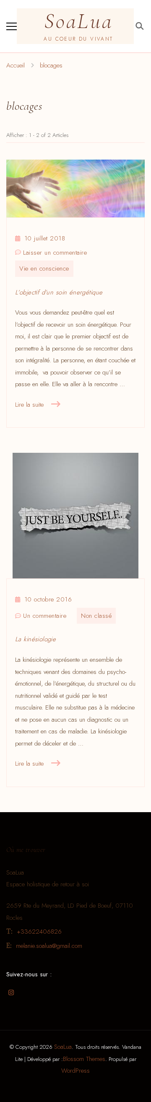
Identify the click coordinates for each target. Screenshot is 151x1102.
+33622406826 (39, 931)
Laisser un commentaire (55, 253)
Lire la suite (29, 404)
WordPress (75, 1070)
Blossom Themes (84, 1058)
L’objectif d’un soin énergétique (58, 292)
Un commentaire (44, 616)
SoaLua (78, 21)
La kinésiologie (35, 639)
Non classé (96, 615)
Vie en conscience (44, 268)
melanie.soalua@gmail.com (49, 945)
